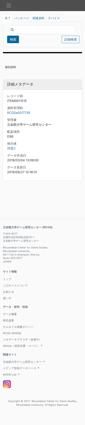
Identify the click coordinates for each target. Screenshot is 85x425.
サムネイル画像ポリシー (18, 326)
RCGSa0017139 (18, 113)
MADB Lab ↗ (11, 374)
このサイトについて (15, 285)
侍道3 (11, 148)
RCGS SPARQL (12, 333)
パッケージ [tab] (21, 18)
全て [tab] (8, 18)
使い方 (7, 298)
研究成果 (8, 320)
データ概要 (10, 314)
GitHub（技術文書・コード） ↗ (23, 345)
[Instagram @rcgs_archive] (7, 384)
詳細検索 (70, 39)
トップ (7, 279)
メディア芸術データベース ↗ (21, 368)
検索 (13, 39)
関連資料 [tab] (38, 18)
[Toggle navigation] (8, 6)
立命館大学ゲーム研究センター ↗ (24, 361)
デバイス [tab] (54, 18)
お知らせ (8, 291)
